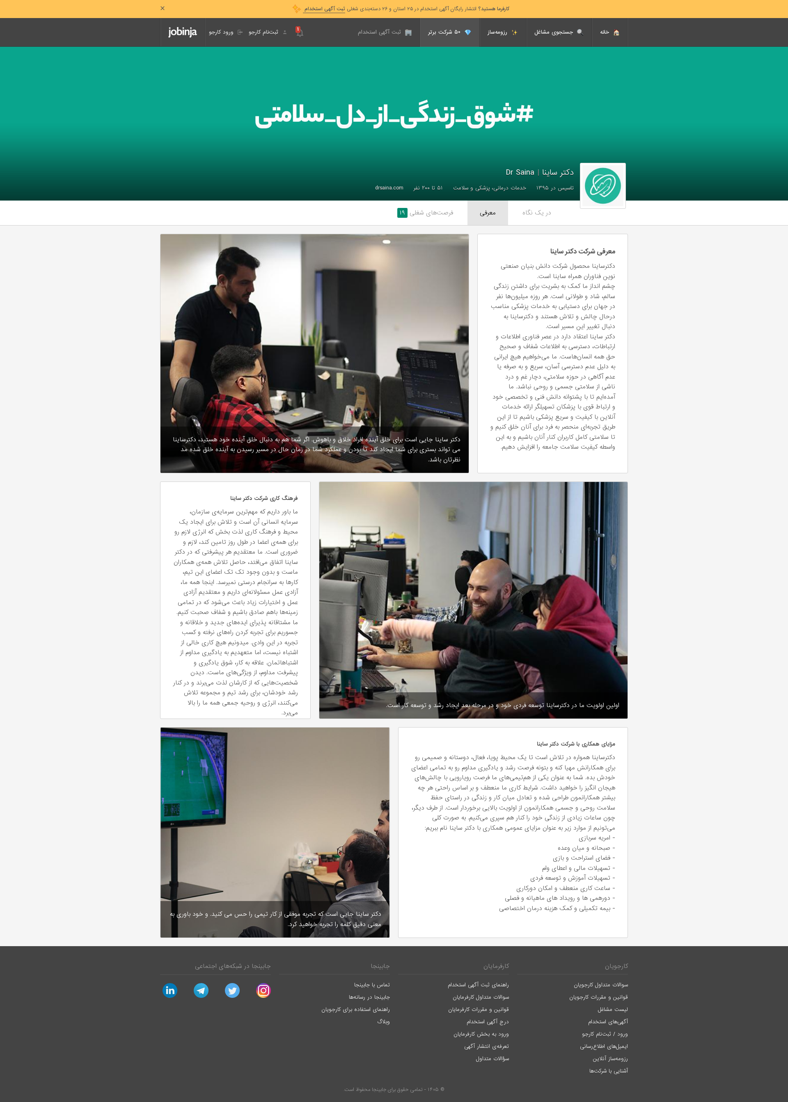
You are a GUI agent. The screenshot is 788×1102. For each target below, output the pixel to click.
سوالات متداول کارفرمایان (481, 997)
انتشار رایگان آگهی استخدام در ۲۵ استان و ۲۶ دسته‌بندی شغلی (406, 9)
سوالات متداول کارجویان (601, 985)
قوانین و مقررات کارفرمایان (478, 1009)
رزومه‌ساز (498, 32)
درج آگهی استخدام (488, 1022)
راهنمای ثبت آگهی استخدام (478, 985)
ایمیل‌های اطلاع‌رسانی (604, 1046)
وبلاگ (383, 1022)
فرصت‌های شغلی (426, 213)
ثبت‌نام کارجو (264, 32)
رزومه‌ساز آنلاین (610, 1059)
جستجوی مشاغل (554, 32)
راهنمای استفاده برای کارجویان (355, 1009)
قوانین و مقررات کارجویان (598, 997)
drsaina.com (389, 188)
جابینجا (380, 966)
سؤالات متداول (492, 1059)
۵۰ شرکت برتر (445, 32)
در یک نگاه (536, 213)
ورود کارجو (222, 32)
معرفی (488, 213)
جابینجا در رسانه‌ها (369, 997)
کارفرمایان (496, 966)
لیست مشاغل (613, 1009)
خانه (605, 32)
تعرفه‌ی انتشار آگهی (486, 1046)
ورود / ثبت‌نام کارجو (605, 1034)
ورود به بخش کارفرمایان (481, 1034)
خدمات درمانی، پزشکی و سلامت (489, 188)
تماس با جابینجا (372, 985)
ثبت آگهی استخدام (380, 32)
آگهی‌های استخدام (608, 1022)
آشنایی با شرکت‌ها (608, 1071)
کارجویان (616, 966)
